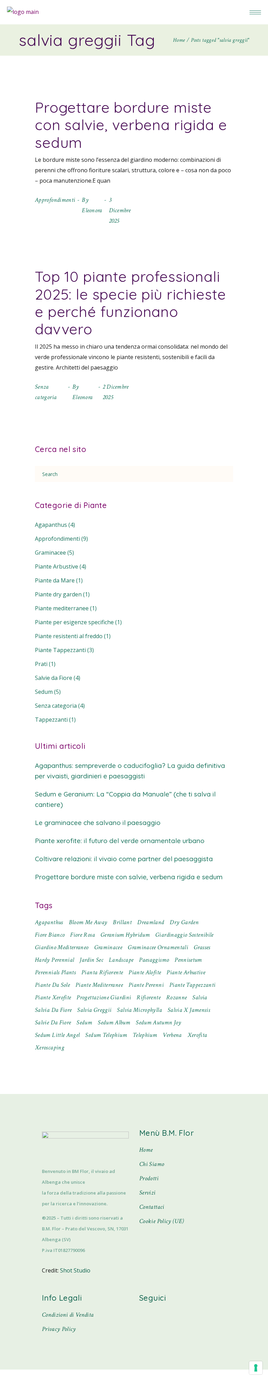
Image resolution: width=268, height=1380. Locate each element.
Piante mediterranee (62, 608)
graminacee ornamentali (158, 947)
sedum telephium (106, 1035)
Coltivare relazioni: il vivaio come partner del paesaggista (124, 859)
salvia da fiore (53, 1010)
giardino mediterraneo (62, 947)
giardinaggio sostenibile (184, 935)
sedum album (114, 1022)
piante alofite (144, 972)
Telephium (145, 1035)
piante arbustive (185, 972)
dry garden (184, 922)
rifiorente (148, 997)
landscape (121, 960)
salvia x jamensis (189, 1010)
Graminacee (50, 552)
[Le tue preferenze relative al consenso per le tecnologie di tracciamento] (255, 1367)
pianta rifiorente (102, 972)
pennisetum (188, 960)
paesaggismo (154, 960)
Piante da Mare (55, 580)
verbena (172, 1035)
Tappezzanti (51, 719)
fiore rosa (82, 935)
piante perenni (146, 985)
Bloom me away (88, 922)
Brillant (122, 922)
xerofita (197, 1035)
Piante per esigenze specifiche (74, 622)
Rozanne (176, 997)
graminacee (108, 947)
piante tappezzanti (192, 985)
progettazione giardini (103, 997)
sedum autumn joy (158, 1022)
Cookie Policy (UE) (161, 1221)
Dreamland (150, 922)
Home (145, 1150)
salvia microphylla (139, 1010)
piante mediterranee (99, 985)
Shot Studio (75, 1270)
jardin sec (91, 960)
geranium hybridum (125, 935)
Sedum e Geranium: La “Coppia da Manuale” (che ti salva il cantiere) (125, 799)
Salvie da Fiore (53, 678)
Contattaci (151, 1207)
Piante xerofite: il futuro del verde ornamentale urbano (119, 840)
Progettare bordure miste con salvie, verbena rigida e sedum (131, 125)
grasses (202, 947)
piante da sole (52, 985)
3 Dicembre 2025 (120, 210)
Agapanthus (51, 525)
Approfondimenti (55, 200)
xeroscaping (49, 1048)
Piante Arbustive (56, 566)
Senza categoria (56, 705)
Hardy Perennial (54, 960)
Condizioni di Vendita (68, 1315)
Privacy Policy (59, 1329)
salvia (199, 997)
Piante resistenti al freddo (69, 636)
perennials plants (55, 972)
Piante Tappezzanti (60, 650)
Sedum (44, 692)
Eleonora (92, 210)
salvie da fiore (53, 1022)
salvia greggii (94, 1010)
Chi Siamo (151, 1164)
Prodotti (148, 1178)
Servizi (147, 1193)
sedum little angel (57, 1035)
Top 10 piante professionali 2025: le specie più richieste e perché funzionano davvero (130, 302)
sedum (84, 1022)
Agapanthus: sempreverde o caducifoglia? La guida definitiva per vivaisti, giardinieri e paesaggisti (130, 770)
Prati (41, 664)
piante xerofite (53, 997)
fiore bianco (50, 935)
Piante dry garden (58, 594)
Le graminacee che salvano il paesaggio (98, 822)
